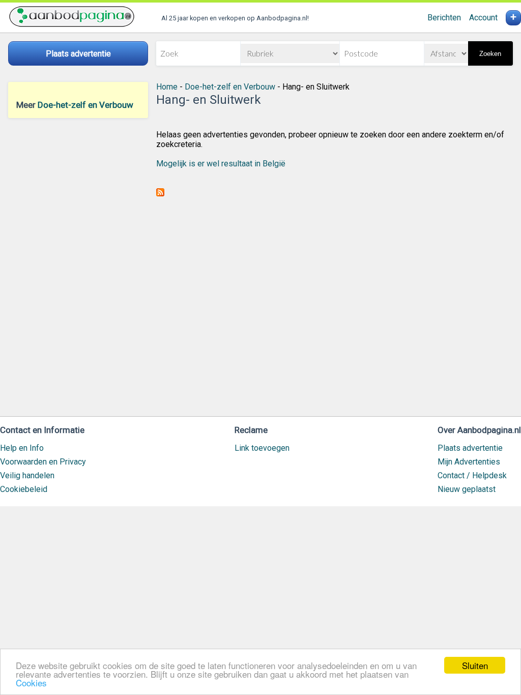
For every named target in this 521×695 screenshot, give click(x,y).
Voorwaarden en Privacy (43, 462)
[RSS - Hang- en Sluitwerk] (160, 193)
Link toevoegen (262, 448)
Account (483, 17)
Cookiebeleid (23, 489)
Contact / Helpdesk (472, 475)
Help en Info (22, 448)
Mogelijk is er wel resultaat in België (220, 163)
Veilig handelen (27, 475)
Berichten (444, 17)
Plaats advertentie (470, 448)
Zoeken (490, 53)
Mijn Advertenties (469, 462)
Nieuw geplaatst (467, 489)
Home (167, 87)
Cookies (31, 682)
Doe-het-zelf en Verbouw (85, 105)
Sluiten (475, 665)
